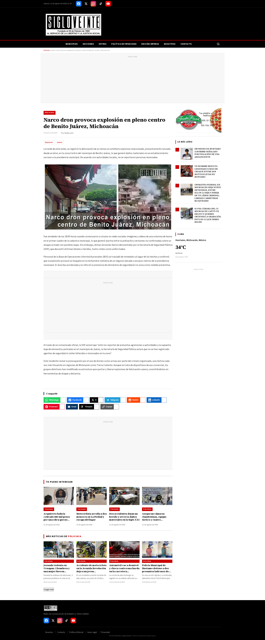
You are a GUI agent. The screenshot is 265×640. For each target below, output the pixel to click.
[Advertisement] (132, 79)
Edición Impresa (150, 44)
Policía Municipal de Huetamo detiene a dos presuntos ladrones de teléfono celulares (155, 570)
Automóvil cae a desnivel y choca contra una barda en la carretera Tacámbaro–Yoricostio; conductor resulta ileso (124, 571)
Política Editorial (76, 632)
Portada (47, 50)
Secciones (88, 44)
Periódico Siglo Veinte (123, 635)
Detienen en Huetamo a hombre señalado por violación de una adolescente (207, 153)
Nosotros (170, 44)
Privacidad (105, 632)
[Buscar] (218, 44)
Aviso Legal (92, 632)
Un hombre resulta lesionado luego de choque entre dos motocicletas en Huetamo (206, 171)
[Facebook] (78, 3)
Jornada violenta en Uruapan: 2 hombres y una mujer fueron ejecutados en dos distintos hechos (57, 571)
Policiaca (49, 112)
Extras (102, 44)
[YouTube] (108, 3)
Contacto (186, 44)
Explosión (49, 142)
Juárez (59, 142)
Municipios (72, 44)
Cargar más (49, 589)
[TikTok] (101, 3)
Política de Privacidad (123, 44)
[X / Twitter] (86, 3)
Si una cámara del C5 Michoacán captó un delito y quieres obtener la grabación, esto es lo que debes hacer (207, 215)
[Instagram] (93, 3)
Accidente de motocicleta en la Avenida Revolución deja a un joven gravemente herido (91, 570)
